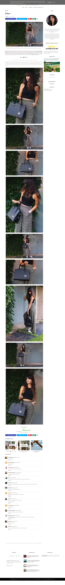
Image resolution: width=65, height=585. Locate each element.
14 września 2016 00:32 (16, 505)
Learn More (49, 2)
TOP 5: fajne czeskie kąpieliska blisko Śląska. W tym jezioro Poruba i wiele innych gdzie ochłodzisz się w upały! (33, 561)
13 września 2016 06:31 (16, 467)
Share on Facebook (11, 435)
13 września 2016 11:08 (13, 477)
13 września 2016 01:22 (17, 462)
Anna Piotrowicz (10, 505)
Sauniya (9, 498)
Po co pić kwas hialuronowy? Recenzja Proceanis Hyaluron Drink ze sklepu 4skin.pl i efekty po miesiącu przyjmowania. (33, 570)
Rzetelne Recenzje (11, 457)
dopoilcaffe (10, 487)
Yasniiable (9, 521)
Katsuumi (9, 526)
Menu (26, 7)
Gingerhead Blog (10, 515)
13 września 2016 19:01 (15, 487)
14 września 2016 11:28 (14, 521)
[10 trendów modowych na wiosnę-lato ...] (11, 445)
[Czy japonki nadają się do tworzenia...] (36, 445)
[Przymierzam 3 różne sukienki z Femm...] (23, 445)
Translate (50, 90)
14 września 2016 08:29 (16, 515)
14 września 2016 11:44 (14, 526)
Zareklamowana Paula (11, 510)
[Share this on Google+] (29, 19)
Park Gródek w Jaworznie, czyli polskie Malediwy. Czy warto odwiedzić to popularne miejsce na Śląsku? (52, 59)
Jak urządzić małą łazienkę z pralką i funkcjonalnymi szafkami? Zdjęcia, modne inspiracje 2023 (33, 566)
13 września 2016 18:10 (14, 482)
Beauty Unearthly (10, 467)
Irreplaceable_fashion (11, 472)
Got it (54, 2)
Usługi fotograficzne (37, 7)
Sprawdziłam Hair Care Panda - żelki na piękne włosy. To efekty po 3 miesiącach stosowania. (32, 556)
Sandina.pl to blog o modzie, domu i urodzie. (26, 579)
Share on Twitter (22, 435)
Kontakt (30, 7)
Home (23, 7)
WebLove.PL (52, 579)
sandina (7, 16)
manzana (6, 10)
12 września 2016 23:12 (17, 457)
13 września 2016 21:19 (14, 498)
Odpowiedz (9, 465)
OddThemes (44, 579)
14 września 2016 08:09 (18, 510)
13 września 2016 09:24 (18, 472)
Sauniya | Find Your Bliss (11, 501)
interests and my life (11, 462)
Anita (9, 477)
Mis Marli (9, 482)
